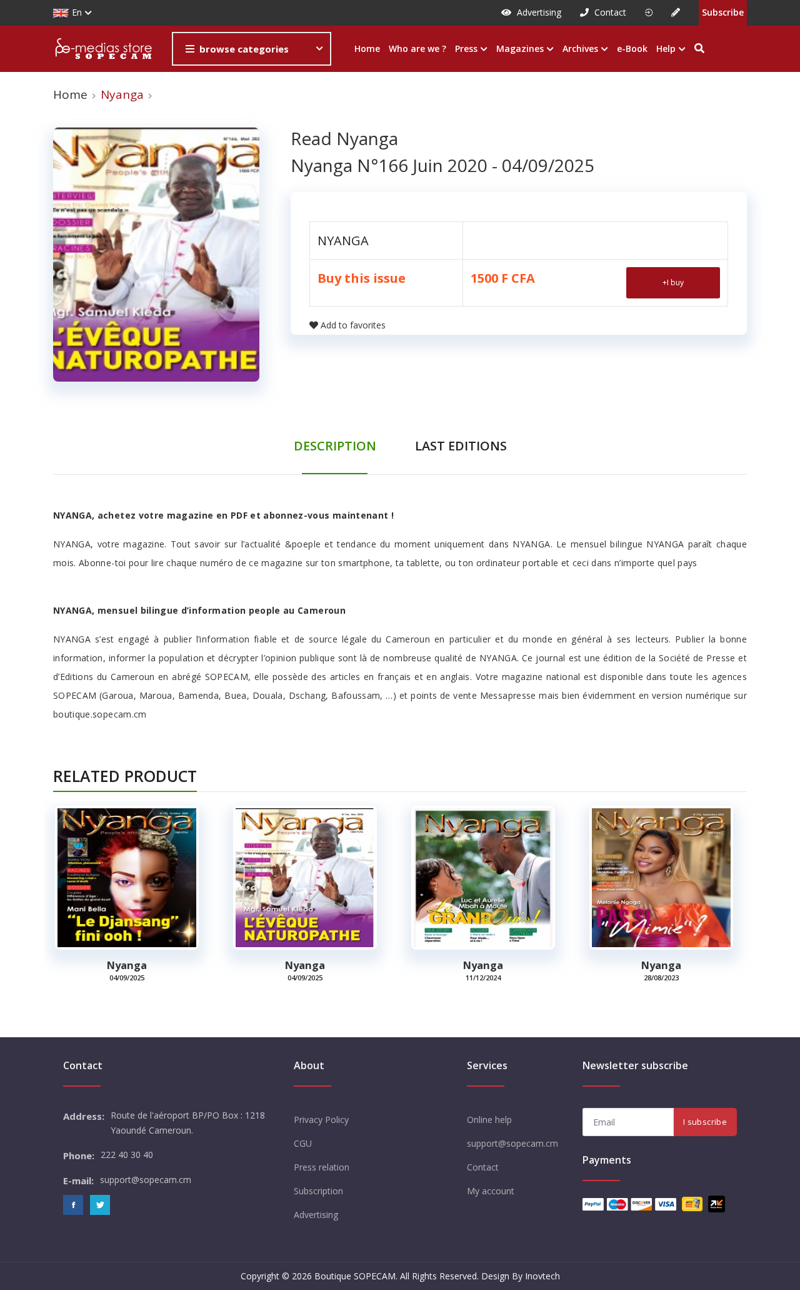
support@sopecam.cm (512, 1143)
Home (367, 48)
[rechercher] (699, 49)
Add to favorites (353, 325)
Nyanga (127, 965)
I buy (673, 282)
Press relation (321, 1167)
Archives (581, 48)
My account (490, 1191)
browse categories (244, 49)
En (77, 12)
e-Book (632, 48)
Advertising (537, 12)
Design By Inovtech (520, 1276)
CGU (303, 1143)
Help (667, 48)
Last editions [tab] (461, 445)
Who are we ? (417, 48)
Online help (489, 1119)
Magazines (521, 48)
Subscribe (723, 12)
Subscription (318, 1191)
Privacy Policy (321, 1119)
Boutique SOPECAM (355, 1276)
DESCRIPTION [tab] (335, 445)
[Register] (675, 13)
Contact (609, 12)
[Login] (648, 13)
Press (467, 48)
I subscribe (705, 1121)
